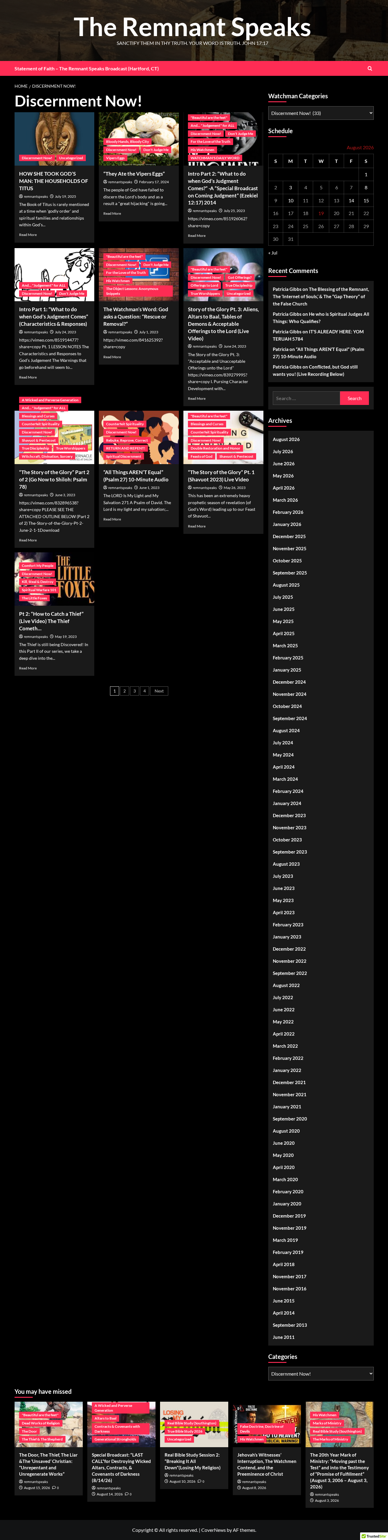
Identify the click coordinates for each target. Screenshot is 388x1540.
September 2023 (290, 851)
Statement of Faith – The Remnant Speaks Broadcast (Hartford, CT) (87, 68)
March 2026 (285, 500)
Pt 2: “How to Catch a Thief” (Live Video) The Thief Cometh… (51, 621)
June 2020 (284, 1143)
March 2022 (285, 1046)
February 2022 (288, 1058)
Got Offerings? (240, 277)
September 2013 (290, 1325)
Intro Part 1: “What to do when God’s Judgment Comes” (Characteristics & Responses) (53, 316)
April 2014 (284, 1313)
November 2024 (289, 694)
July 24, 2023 (65, 332)
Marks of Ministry (327, 1423)
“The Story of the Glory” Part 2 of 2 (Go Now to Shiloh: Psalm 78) (54, 479)
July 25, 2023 (234, 210)
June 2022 (284, 1009)
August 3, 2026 (327, 1500)
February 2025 (288, 657)
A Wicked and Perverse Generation (50, 400)
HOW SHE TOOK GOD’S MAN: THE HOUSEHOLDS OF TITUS (53, 180)
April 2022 (284, 1033)
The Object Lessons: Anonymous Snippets (132, 291)
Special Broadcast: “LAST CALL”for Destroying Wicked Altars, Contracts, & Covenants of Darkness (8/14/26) (121, 1467)
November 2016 (289, 1288)
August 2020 (286, 1131)
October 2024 (287, 706)
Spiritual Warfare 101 (39, 590)
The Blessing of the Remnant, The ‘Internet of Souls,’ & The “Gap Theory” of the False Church (321, 296)
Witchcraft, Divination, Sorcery (47, 456)
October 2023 (287, 839)
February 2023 (288, 924)
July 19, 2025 (65, 196)
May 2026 (283, 475)
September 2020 (290, 1118)
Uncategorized (71, 158)
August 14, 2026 (110, 1494)
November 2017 (289, 1276)
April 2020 (284, 1167)
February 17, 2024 (154, 182)
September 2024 (290, 718)
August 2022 (286, 985)
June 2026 (284, 463)
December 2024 (289, 682)
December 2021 (289, 1082)
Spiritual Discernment (123, 456)
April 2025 (284, 633)
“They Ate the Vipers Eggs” (134, 173)
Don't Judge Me (156, 149)
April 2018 (284, 1264)
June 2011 (284, 1337)
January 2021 (287, 1106)
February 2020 (288, 1191)
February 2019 (288, 1252)
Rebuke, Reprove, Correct (127, 440)
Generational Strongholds (115, 1439)
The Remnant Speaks (192, 26)
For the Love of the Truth (210, 141)
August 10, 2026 (182, 1481)
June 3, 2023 (65, 495)
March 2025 (285, 645)
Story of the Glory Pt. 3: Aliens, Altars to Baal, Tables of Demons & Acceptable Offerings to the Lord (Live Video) (223, 323)
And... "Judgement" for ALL (212, 125)
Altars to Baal (105, 1418)
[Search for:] (306, 398)
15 (366, 200)
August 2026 (286, 439)
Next (159, 690)
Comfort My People (37, 565)
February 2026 (288, 512)
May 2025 (283, 621)
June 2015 (284, 1300)
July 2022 (283, 997)
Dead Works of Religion (41, 1423)
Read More (28, 234)
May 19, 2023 (66, 636)
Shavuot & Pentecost (39, 440)
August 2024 (286, 730)
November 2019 (289, 1228)
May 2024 (283, 754)
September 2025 (290, 572)
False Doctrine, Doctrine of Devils (261, 1429)
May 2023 (283, 900)
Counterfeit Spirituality (40, 424)
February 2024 (288, 791)
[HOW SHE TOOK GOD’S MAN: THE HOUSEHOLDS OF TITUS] (55, 139)
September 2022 (290, 973)
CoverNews (213, 1530)
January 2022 (287, 1070)
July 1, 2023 (148, 332)
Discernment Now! (37, 158)
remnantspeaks (36, 196)
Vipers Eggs (115, 158)
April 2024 (284, 767)
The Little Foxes (34, 598)
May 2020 (283, 1155)
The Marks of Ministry (330, 1439)
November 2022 (289, 961)
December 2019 (289, 1215)
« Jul (272, 252)
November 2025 (289, 548)
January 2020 (287, 1203)
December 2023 (289, 815)
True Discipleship (239, 285)
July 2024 (283, 742)
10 (290, 200)
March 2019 (285, 1240)
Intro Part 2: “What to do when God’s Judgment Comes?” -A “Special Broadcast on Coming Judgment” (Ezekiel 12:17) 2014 (223, 188)
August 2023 (286, 864)
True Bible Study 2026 (184, 1431)
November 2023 (289, 827)
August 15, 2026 (37, 1487)
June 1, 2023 (149, 487)
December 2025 (289, 536)
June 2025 (284, 609)
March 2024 (285, 779)
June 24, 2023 (235, 346)
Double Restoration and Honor (215, 448)
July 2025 (283, 597)
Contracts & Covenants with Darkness (117, 1429)
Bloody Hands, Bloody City (127, 141)
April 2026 (284, 487)
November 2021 (289, 1094)
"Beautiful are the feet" (209, 117)
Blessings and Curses (38, 416)
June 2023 (284, 888)
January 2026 (287, 524)
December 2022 (289, 949)
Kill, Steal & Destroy (37, 581)
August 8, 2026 (254, 1487)
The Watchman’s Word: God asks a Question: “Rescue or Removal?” (135, 316)
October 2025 (287, 560)
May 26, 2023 (235, 487)
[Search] (370, 68)
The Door (29, 1431)
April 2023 (284, 912)
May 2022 (283, 1021)
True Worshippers (205, 293)
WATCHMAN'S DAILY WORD (215, 158)
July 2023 (283, 876)
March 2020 (285, 1179)
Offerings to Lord (204, 285)
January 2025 (287, 669)
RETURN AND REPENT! (125, 448)
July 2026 (283, 451)
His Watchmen (202, 149)
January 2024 (287, 803)
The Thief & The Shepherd (42, 1439)
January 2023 (287, 936)
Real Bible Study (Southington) (191, 1423)
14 (351, 200)
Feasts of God (201, 456)
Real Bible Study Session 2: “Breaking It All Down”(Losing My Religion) (193, 1461)
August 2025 (286, 585)
